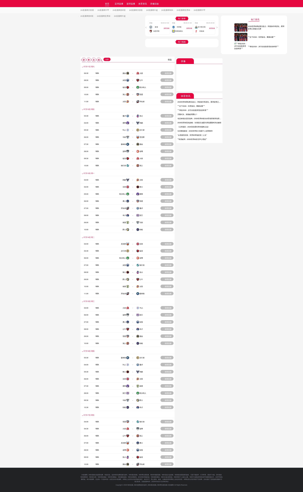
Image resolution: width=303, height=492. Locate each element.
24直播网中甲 (103, 10)
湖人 (124, 94)
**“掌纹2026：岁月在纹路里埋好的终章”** (193, 110)
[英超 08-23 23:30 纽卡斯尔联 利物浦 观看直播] (204, 21)
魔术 (124, 116)
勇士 (124, 201)
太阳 (124, 101)
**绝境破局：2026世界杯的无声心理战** (192, 139)
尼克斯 (142, 137)
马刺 (124, 137)
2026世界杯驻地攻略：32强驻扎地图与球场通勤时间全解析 (199, 122)
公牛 (141, 80)
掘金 (124, 73)
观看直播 (168, 73)
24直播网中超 (152, 10)
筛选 (170, 59)
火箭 (141, 73)
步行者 (142, 130)
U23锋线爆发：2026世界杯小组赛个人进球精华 (195, 131)
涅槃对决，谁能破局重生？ (187, 114)
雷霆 (141, 94)
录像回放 (154, 3)
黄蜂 (124, 123)
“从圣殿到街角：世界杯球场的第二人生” (192, 135)
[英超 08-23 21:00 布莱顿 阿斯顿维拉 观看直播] (181, 21)
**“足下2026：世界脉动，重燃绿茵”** (191, 106)
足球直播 (119, 3)
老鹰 (141, 151)
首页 (107, 3)
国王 (141, 215)
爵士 (124, 229)
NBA (97, 73)
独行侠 (123, 165)
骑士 (141, 187)
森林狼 (123, 144)
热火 (141, 116)
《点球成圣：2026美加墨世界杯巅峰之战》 (193, 127)
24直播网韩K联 (119, 10)
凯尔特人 (143, 87)
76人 (124, 130)
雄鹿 (124, 222)
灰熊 (124, 80)
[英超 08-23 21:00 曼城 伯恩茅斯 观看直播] (158, 21)
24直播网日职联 (87, 10)
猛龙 (124, 87)
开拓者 (142, 101)
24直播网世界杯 (183, 10)
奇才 (124, 215)
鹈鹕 (141, 123)
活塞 (124, 187)
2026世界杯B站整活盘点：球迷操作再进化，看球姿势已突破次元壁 (202, 102)
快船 (141, 229)
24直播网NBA (167, 10)
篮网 (124, 151)
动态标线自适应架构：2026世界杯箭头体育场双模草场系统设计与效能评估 (205, 118)
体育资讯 (142, 3)
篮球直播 (131, 3)
